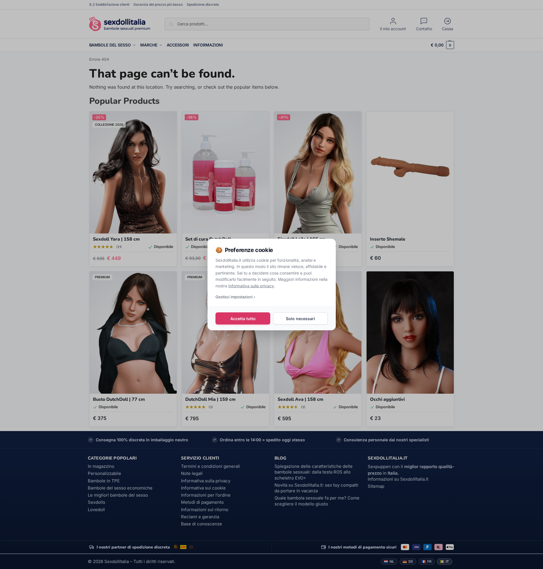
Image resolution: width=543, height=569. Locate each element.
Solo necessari (300, 318)
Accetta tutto (242, 318)
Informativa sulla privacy (251, 285)
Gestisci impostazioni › (235, 296)
